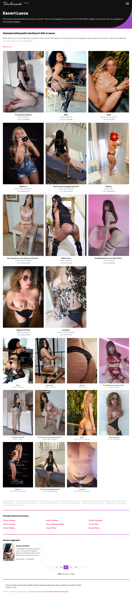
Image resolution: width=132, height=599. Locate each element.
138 (70, 567)
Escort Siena (94, 528)
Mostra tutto (7, 47)
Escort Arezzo (9, 520)
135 (56, 567)
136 (61, 567)
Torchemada (12, 3)
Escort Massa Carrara (55, 524)
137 (66, 567)
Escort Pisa (93, 524)
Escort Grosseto (95, 520)
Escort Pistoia (9, 528)
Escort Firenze (52, 520)
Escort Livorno (9, 524)
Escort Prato (51, 528)
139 (75, 567)
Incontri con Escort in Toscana (57, 591)
